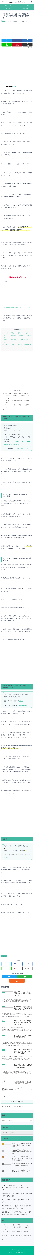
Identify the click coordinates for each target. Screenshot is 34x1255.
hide (20, 329)
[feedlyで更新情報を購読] (24, 976)
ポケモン (5, 956)
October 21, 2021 (22, 705)
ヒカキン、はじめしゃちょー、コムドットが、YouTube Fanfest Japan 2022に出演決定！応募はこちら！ (17, 1188)
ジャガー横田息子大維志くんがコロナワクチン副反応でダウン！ (17, 1201)
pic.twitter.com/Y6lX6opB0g (11, 444)
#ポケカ (28, 441)
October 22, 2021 (23, 448)
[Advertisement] (17, 66)
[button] (31, 1121)
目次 (15, 390)
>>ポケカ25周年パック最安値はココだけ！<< (17, 307)
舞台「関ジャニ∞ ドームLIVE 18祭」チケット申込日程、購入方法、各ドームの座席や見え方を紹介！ (16, 1213)
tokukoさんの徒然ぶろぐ (17, 2)
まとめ (4, 349)
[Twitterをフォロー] (9, 976)
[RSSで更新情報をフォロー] (17, 981)
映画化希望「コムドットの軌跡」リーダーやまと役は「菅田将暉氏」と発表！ (17, 1195)
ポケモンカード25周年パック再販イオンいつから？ (15, 333)
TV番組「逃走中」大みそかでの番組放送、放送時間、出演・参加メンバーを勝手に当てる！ (17, 1207)
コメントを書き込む (17, 1101)
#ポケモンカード (21, 441)
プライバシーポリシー (17, 1250)
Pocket (14, 86)
